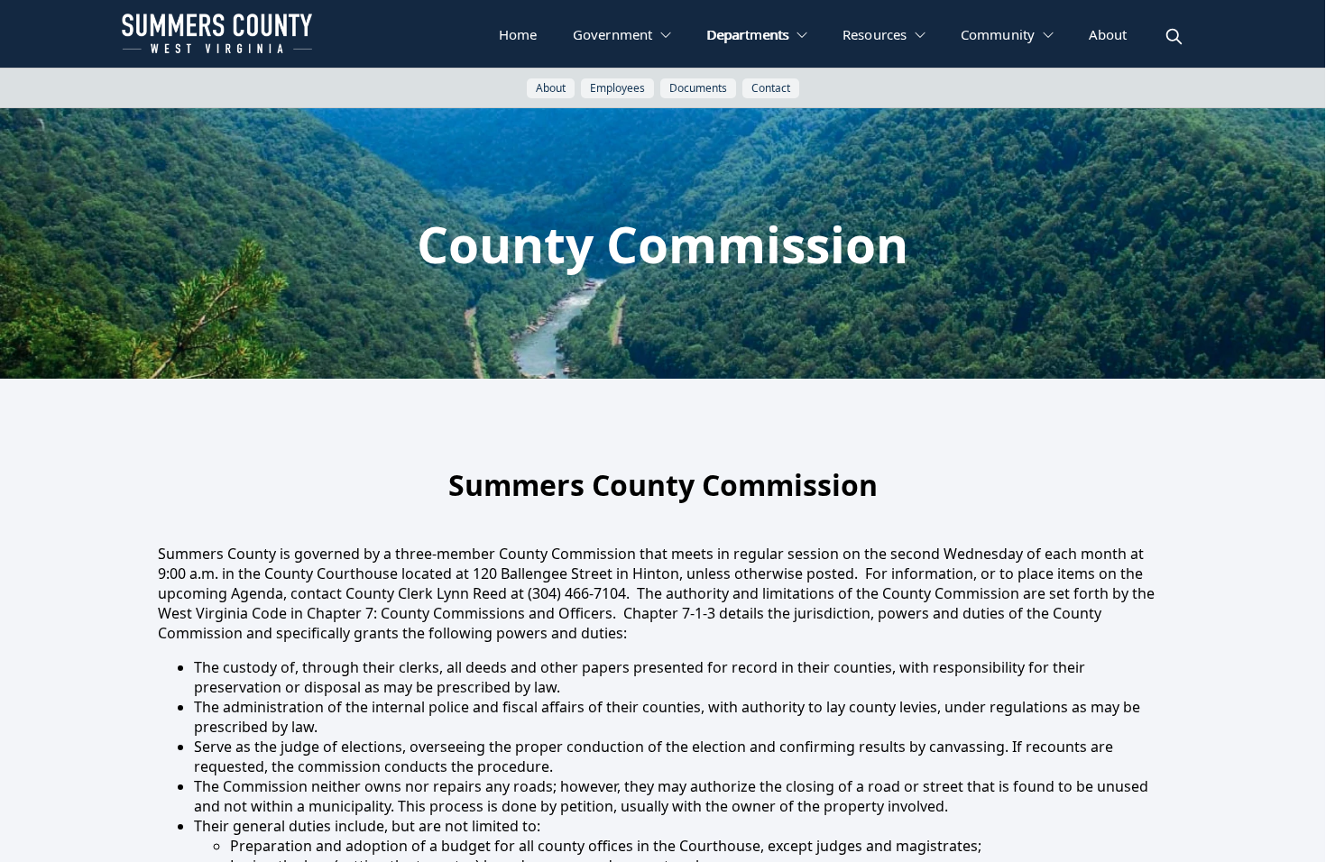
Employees (617, 88)
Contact (770, 88)
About (551, 88)
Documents (698, 88)
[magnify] (1174, 36)
